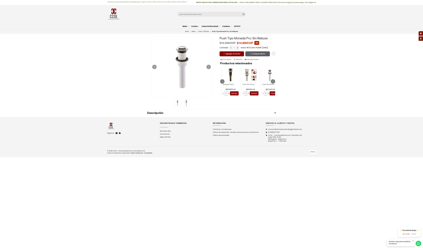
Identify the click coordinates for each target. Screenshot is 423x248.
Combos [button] (226, 26)
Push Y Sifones (203, 31)
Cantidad (224, 47)
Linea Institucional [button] (210, 26)
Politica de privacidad (221, 135)
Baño (194, 31)
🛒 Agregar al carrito (231, 54)
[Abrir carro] (421, 33)
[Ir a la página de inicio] (113, 14)
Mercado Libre (165, 131)
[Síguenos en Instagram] (116, 133)
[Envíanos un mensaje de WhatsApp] (418, 243)
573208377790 (274, 132)
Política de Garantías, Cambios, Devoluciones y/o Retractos (236, 132)
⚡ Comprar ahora (257, 54)
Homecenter (165, 134)
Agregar (233, 93)
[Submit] (243, 14)
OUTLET (237, 26)
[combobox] (211, 14)
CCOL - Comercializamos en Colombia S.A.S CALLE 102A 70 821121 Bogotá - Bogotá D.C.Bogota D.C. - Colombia (285, 138)
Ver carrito (406, 234)
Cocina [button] (194, 26)
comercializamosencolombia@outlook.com (285, 129)
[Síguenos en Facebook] (120, 133)
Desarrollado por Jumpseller (141, 153)
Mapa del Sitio (165, 137)
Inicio (187, 31)
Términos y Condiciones (222, 129)
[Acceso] (421, 38)
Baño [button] (185, 26)
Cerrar (414, 234)
